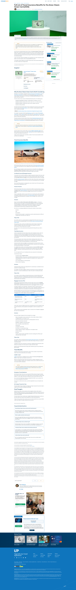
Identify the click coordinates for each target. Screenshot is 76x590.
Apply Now (19, 526)
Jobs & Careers (57, 555)
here (33, 446)
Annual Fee (25, 80)
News (34, 553)
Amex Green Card (26, 3)
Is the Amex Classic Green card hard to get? (22, 421)
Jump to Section (17, 35)
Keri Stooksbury (40, 9)
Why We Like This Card (27, 84)
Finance (41, 553)
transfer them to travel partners (19, 120)
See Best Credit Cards (57, 79)
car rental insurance (31, 195)
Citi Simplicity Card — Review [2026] (55, 544)
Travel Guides (42, 555)
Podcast (56, 553)
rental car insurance (21, 179)
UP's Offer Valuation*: (37, 77)
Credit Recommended (38, 80)
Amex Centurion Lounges (40, 165)
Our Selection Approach (58, 42)
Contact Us (57, 556)
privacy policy (21, 506)
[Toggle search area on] (69, 1)
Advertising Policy (25, 38)
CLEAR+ (15, 356)
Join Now (20, 504)
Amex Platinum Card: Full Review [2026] (18, 544)
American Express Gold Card (55, 72)
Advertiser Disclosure (72, 1)
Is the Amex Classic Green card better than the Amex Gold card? (26, 427)
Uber (23, 114)
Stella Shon (36, 9)
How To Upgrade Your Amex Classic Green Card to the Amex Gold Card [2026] (44, 545)
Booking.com (30, 113)
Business (34, 556)
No (40, 480)
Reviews (22, 3)
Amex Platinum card (38, 93)
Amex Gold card (31, 93)
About (49, 556)
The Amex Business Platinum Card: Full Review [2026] (31, 544)
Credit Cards (18, 3)
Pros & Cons (25, 86)
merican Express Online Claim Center (32, 339)
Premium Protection (23, 190)
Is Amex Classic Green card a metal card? (22, 435)
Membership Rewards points (37, 118)
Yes (35, 480)
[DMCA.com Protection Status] (16, 566)
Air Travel (42, 556)
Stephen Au (18, 9)
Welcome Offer (26, 77)
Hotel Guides (50, 553)
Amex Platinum (36, 114)
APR (28, 80)
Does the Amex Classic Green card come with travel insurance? (25, 408)
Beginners (49, 555)
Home (15, 3)
